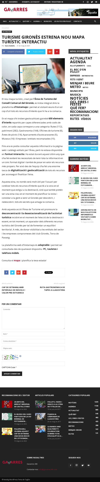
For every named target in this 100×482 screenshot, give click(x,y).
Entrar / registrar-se (53, 2)
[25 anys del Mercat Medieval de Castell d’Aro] (73, 168)
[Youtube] (96, 2)
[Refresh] (20, 356)
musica (75, 94)
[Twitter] (92, 2)
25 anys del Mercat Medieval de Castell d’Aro (88, 168)
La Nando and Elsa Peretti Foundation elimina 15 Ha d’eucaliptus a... (55, 431)
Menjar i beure (82, 83)
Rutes (74, 119)
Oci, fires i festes (79, 103)
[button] (95, 21)
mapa (17, 260)
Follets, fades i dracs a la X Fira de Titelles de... (55, 404)
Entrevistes (87, 76)
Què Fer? (26, 21)
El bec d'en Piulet (78, 70)
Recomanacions (84, 111)
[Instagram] (88, 2)
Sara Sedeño (10, 46)
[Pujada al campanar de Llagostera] (40, 416)
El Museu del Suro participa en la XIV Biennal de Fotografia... (89, 181)
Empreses (75, 75)
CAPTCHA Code (8, 367)
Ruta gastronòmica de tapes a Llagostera (52, 288)
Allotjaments (77, 66)
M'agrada (92, 137)
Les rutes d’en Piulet (62, 21)
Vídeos (86, 119)
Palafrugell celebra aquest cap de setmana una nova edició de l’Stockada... (88, 197)
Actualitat (14, 21)
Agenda (36, 21)
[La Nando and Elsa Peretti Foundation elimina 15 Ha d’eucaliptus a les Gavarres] (40, 429)
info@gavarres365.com (48, 469)
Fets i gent (76, 79)
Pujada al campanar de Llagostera (54, 416)
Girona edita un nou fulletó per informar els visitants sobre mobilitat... (88, 214)
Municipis (48, 21)
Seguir (93, 143)
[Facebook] (83, 2)
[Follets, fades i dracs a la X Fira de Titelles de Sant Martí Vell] (40, 404)
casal (89, 66)
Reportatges (79, 115)
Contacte (78, 21)
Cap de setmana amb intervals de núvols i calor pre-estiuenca (13, 290)
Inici (5, 21)
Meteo (75, 87)
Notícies (79, 98)
